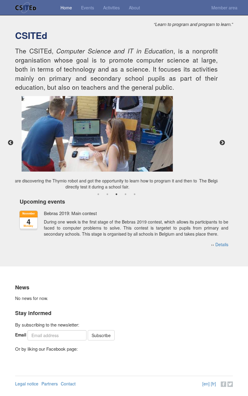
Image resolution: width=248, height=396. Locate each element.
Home (66, 8)
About (134, 8)
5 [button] (135, 194)
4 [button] (125, 194)
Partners (49, 384)
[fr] (213, 384)
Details (221, 244)
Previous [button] (11, 143)
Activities (111, 8)
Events (87, 8)
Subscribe (101, 335)
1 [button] (98, 194)
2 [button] (107, 194)
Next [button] (222, 143)
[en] (206, 384)
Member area (224, 8)
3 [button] (116, 194)
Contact (68, 384)
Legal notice (26, 384)
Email (20, 335)
